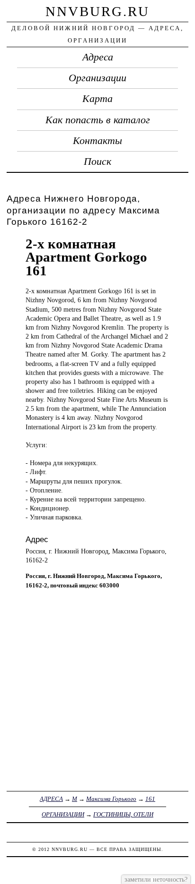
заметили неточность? (155, 879)
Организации (97, 78)
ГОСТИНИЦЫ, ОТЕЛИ (123, 814)
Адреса (97, 57)
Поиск (97, 161)
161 (150, 798)
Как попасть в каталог (97, 120)
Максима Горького (111, 798)
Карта (97, 98)
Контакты (97, 140)
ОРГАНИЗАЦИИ (63, 814)
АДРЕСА (51, 798)
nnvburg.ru (97, 11)
